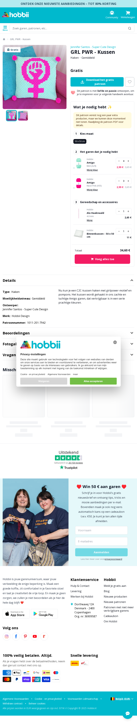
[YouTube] (35, 636)
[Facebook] (16, 636)
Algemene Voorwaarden (16, 698)
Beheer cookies (37, 703)
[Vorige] (6, 77)
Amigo (91, 162)
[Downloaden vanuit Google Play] (44, 613)
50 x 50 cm (80, 141)
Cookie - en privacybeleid (48, 698)
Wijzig (90, 220)
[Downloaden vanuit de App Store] (16, 613)
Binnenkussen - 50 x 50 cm (100, 235)
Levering (76, 591)
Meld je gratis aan (115, 586)
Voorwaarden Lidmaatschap (83, 698)
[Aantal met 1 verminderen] (119, 161)
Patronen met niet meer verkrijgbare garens (119, 608)
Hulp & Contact (80, 586)
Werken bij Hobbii (82, 596)
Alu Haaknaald (95, 213)
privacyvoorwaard (113, 559)
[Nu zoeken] (129, 28)
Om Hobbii (110, 621)
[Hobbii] (15, 14)
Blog (107, 591)
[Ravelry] (44, 636)
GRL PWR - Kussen (20, 39)
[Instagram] (7, 636)
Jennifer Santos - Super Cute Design (93, 47)
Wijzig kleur (92, 170)
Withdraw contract (13, 703)
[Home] (4, 39)
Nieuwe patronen (115, 602)
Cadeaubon (111, 616)
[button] (128, 14)
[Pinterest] (25, 636)
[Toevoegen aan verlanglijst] (129, 82)
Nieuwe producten (115, 596)
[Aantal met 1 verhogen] (128, 161)
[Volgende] (62, 77)
